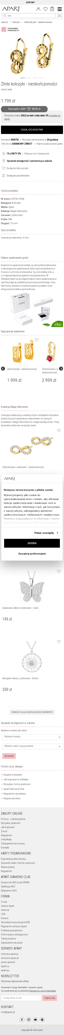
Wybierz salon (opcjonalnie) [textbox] (18, 746)
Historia (5, 910)
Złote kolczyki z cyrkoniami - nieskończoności (23, 467)
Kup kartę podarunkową (13, 859)
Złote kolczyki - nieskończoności (22, 369)
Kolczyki (16, 22)
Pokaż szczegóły (44, 532)
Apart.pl (4, 22)
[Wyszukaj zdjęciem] (11, 29)
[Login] (38, 8)
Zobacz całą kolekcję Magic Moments (32, 712)
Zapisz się (49, 998)
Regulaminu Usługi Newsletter (42, 991)
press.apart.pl (8, 962)
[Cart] (52, 9)
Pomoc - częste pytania (13, 819)
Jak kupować (8, 827)
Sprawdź (9, 756)
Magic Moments (19, 211)
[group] (23, 368)
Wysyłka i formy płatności (17, 784)
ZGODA (32, 543)
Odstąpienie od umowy (13, 843)
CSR (3, 914)
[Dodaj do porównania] (2, 175)
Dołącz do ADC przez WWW (15, 882)
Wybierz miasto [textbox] (12, 736)
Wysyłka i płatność (10, 823)
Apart (11, 207)
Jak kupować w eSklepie (15, 779)
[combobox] (32, 737)
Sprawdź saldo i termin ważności (18, 863)
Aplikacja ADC (8, 886)
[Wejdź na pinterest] (42, 1019)
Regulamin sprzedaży (14, 793)
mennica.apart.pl (9, 954)
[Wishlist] (45, 8)
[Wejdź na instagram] (28, 1019)
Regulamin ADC (9, 890)
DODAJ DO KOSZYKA (32, 129)
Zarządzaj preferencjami (32, 553)
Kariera (4, 918)
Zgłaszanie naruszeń (12, 942)
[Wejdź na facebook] (22, 1019)
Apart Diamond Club (13, 789)
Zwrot (4, 831)
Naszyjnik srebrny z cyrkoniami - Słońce (20, 678)
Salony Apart (7, 906)
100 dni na (16, 143)
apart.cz (5, 966)
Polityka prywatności (11, 930)
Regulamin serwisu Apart (14, 926)
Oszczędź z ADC (24, 108)
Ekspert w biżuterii (12, 774)
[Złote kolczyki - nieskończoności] (23, 351)
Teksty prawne (8, 938)
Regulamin (6, 835)
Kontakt (5, 847)
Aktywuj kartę (8, 867)
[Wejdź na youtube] (35, 1019)
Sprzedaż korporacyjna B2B (15, 922)
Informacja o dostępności (14, 934)
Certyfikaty (6, 839)
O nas (4, 902)
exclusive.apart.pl (10, 958)
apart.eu (5, 970)
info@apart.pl (8, 1012)
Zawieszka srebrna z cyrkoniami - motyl (20, 608)
